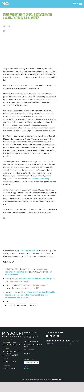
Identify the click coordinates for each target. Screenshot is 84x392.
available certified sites (30, 278)
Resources (29, 350)
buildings (47, 278)
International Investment (31, 337)
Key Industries (31, 341)
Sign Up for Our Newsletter (62, 341)
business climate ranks (34, 285)
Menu (75, 4)
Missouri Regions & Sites (33, 345)
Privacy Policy (57, 379)
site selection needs (19, 281)
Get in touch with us (29, 251)
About (27, 353)
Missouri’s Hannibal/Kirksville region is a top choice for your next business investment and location (30, 295)
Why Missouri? (31, 332)
